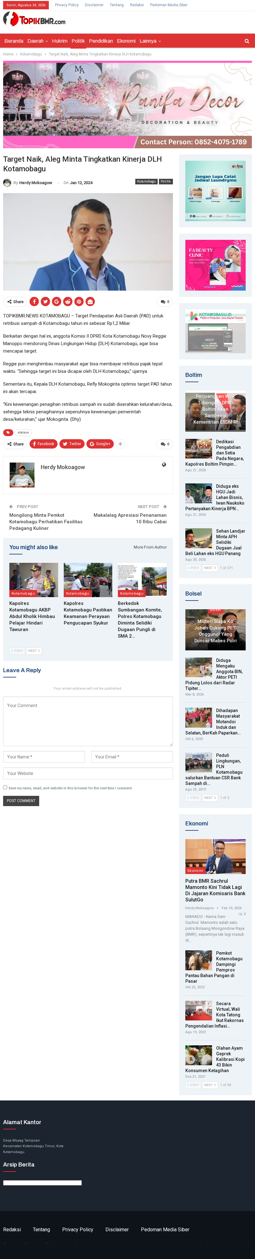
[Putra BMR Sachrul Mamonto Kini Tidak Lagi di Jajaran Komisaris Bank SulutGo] (215, 856)
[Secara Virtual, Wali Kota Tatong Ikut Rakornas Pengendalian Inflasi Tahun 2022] (198, 1011)
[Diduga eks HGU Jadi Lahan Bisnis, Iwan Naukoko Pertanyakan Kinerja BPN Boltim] (198, 493)
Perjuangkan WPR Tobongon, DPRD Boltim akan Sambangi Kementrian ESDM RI (215, 409)
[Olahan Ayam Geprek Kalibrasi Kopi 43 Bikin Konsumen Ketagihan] (198, 1055)
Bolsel (215, 610)
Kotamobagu (146, 181)
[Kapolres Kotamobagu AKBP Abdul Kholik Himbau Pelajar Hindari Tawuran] (33, 580)
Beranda (13, 41)
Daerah (35, 41)
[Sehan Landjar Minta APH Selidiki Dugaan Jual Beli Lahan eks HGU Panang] (198, 538)
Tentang (117, 5)
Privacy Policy (67, 5)
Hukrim (59, 41)
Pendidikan (101, 41)
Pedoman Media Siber (169, 5)
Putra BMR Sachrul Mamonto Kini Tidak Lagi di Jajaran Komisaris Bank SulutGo (215, 890)
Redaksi (137, 5)
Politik (78, 41)
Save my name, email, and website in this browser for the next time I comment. (70, 788)
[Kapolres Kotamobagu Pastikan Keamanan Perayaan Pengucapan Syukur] (88, 580)
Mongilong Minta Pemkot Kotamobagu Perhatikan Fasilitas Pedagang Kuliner (45, 521)
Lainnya (148, 41)
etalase (23, 432)
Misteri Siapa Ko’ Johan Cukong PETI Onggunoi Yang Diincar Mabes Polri (215, 631)
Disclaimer (94, 5)
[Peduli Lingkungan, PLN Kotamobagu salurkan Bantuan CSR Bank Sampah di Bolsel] (198, 762)
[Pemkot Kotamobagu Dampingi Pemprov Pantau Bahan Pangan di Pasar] (198, 960)
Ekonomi (126, 41)
